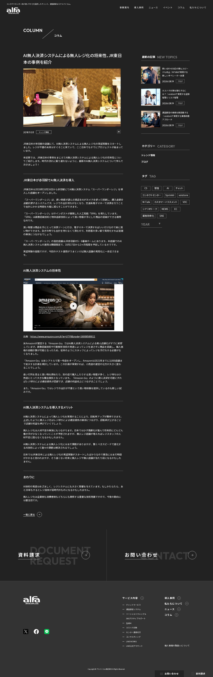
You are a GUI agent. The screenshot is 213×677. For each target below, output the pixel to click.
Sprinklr (169, 195)
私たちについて (198, 7)
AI (119, 131)
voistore (183, 195)
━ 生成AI (126, 623)
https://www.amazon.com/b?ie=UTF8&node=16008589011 (62, 336)
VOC (185, 202)
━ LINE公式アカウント (132, 646)
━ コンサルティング (131, 636)
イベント (168, 7)
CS (145, 188)
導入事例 (139, 7)
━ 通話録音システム (131, 609)
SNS (162, 215)
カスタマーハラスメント (165, 202)
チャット (179, 188)
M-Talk (146, 202)
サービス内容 (130, 598)
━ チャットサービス (131, 604)
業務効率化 (148, 215)
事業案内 (124, 7)
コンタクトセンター (151, 195)
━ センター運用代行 (131, 632)
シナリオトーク (149, 209)
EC (175, 209)
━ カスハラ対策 (129, 627)
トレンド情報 (44, 132)
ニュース (153, 7)
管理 (156, 188)
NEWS (165, 209)
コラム (181, 7)
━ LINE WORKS (129, 641)
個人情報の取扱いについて (177, 645)
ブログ (180, 81)
